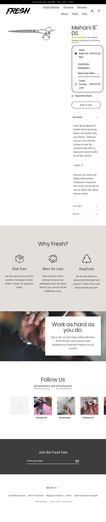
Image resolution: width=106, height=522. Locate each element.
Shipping (75, 40)
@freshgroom (64, 386)
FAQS (75, 14)
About (64, 14)
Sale (84, 14)
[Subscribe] (77, 461)
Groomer (68, 7)
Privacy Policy (67, 502)
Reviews (82, 7)
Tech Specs (77, 206)
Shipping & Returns (54, 495)
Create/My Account (16, 495)
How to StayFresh (36, 495)
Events (69, 495)
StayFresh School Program (86, 495)
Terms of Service (55, 502)
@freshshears (42, 386)
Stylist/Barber (51, 7)
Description (77, 117)
